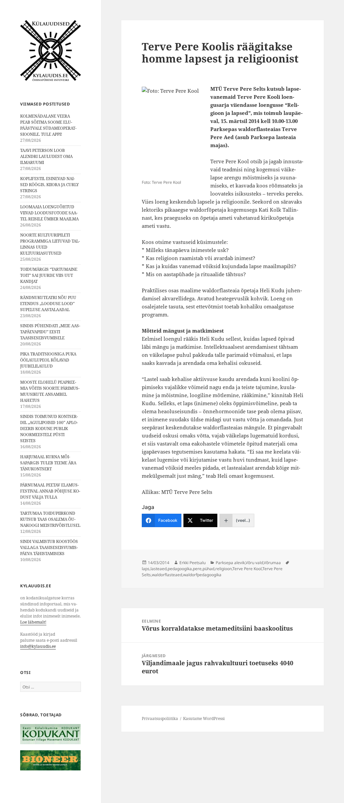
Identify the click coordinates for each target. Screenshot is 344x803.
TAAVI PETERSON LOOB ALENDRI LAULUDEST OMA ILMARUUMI (46, 156)
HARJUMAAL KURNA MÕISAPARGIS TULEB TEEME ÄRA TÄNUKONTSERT (48, 463)
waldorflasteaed (167, 575)
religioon (223, 569)
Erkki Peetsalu (192, 562)
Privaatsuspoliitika (160, 718)
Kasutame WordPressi (204, 718)
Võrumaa (272, 562)
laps (145, 569)
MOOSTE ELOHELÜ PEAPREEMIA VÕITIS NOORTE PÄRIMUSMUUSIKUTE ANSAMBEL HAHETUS (50, 391)
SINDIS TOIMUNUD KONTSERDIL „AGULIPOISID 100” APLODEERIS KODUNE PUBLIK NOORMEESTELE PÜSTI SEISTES (49, 428)
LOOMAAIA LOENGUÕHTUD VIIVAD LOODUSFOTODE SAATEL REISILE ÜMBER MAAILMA (49, 213)
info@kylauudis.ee (38, 646)
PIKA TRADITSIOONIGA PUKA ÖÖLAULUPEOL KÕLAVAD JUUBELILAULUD (48, 360)
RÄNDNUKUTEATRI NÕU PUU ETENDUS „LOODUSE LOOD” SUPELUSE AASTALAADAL (48, 303)
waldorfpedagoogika (202, 575)
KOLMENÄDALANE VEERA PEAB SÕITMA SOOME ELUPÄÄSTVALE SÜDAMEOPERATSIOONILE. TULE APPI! (48, 125)
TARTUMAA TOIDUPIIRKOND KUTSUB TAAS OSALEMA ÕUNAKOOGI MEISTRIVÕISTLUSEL (50, 519)
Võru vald (254, 562)
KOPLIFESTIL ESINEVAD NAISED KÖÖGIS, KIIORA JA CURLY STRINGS (49, 185)
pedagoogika (180, 569)
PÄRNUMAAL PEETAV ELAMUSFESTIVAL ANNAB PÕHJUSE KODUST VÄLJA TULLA (50, 491)
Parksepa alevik (230, 562)
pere (197, 569)
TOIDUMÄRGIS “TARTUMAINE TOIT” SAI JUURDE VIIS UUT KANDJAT (48, 275)
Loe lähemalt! (33, 622)
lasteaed (158, 569)
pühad (208, 569)
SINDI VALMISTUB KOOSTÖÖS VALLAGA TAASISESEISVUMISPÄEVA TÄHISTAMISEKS (49, 547)
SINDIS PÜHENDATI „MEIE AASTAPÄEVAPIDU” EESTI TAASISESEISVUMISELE (50, 332)
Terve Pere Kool (247, 569)
